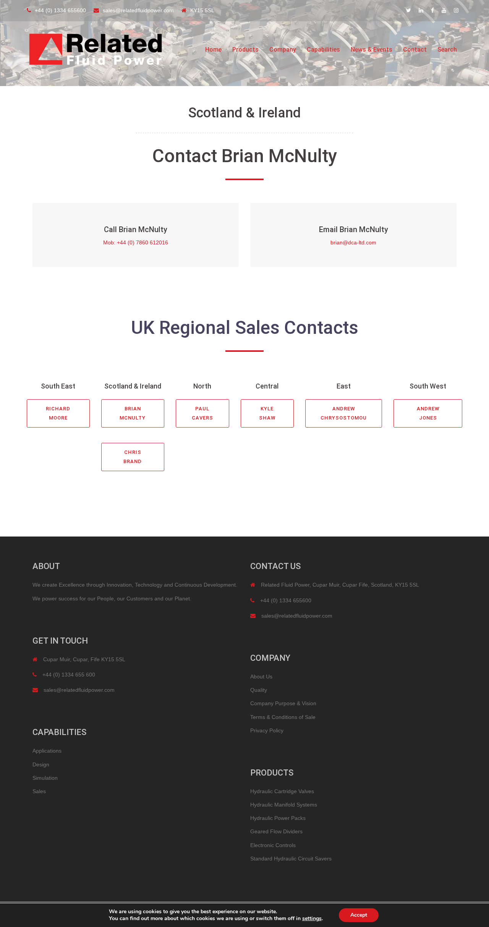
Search (447, 49)
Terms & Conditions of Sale (283, 717)
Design (40, 764)
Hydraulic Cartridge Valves (282, 791)
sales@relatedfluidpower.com (138, 10)
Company (282, 49)
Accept (358, 915)
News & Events (371, 49)
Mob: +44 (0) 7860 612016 (135, 242)
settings (312, 918)
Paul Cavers (202, 413)
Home (213, 49)
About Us (261, 676)
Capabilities (323, 49)
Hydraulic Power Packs (278, 818)
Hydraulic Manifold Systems (283, 805)
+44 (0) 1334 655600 (60, 10)
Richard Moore (58, 413)
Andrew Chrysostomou (344, 413)
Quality (258, 690)
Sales (39, 791)
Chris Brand (132, 456)
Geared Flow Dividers (276, 831)
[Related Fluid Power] (95, 49)
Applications (47, 751)
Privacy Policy (266, 730)
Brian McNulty (133, 413)
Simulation (45, 778)
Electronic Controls (273, 845)
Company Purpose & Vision (283, 703)
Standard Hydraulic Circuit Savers (291, 858)
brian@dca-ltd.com (353, 242)
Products (245, 49)
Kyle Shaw (267, 413)
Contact (415, 49)
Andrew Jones (428, 413)
